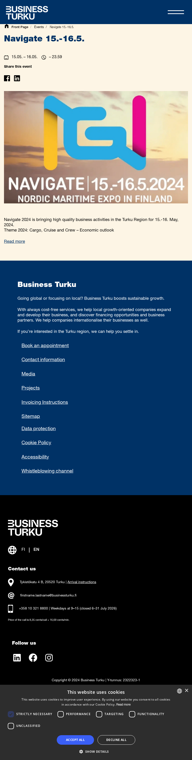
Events (39, 27)
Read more (14, 242)
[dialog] (96, 722)
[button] (96, 751)
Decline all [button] (116, 740)
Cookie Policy (36, 443)
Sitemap (31, 416)
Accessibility (35, 457)
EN (36, 550)
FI (23, 550)
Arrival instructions (82, 582)
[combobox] (179, 691)
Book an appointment (45, 346)
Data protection (39, 429)
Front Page (20, 27)
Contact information (43, 360)
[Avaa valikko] (176, 12)
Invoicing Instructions (45, 402)
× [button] (186, 691)
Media (28, 374)
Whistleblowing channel (47, 471)
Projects (31, 388)
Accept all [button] (75, 740)
